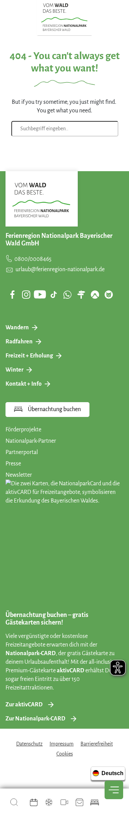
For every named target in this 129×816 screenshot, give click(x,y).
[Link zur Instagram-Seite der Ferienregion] (26, 294)
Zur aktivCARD (24, 705)
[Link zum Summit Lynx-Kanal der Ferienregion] (109, 294)
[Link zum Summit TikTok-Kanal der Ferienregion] (54, 294)
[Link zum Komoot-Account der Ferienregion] (95, 294)
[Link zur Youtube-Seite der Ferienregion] (40, 294)
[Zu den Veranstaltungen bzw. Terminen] (34, 802)
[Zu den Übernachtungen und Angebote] (94, 802)
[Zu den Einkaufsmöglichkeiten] (79, 802)
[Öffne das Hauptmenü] (113, 790)
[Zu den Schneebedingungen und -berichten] (49, 802)
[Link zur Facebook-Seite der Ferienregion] (12, 294)
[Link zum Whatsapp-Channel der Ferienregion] (67, 294)
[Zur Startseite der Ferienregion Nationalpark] (64, 17)
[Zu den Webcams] (64, 802)
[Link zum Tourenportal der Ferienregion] (81, 294)
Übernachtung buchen (54, 409)
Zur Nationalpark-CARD (35, 719)
